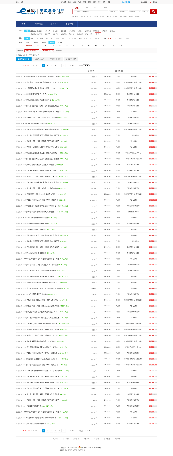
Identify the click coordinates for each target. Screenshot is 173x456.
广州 (79, 2)
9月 (96, 45)
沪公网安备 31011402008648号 (91, 448)
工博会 (131, 16)
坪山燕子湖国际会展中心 (133, 153)
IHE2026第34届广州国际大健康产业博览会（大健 (41, 112)
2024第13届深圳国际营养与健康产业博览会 (39, 341)
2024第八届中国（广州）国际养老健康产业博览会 (41, 376)
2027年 (36, 42)
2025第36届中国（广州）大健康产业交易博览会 (40, 265)
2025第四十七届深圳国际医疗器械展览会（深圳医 (41, 159)
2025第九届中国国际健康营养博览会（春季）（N (41, 276)
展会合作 (76, 439)
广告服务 (97, 439)
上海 (74, 2)
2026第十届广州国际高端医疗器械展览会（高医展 (41, 135)
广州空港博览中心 (133, 135)
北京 (69, 2)
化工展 (89, 16)
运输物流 (72, 31)
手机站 (155, 2)
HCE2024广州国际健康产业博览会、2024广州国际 (41, 371)
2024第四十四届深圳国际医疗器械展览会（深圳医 (41, 329)
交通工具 (63, 31)
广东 (109, 38)
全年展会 (29, 45)
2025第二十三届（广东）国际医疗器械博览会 (39, 271)
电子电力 (47, 31)
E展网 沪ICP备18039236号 (69, 448)
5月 (67, 45)
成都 (94, 2)
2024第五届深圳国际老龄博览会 (35, 424)
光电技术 (55, 31)
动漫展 (115, 16)
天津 (80, 38)
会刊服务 (86, 439)
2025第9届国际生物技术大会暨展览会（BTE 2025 (41, 194)
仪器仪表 (88, 31)
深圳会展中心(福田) (133, 94)
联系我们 (66, 439)
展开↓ (98, 34)
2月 (45, 45)
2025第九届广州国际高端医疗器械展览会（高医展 (41, 241)
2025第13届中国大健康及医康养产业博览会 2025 (41, 212)
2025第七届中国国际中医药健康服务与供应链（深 (41, 171)
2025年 (52, 42)
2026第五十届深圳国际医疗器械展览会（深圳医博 (41, 82)
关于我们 (55, 439)
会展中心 (70, 24)
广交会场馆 (133, 76)
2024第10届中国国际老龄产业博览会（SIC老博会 (41, 353)
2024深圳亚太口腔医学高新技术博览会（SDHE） (41, 335)
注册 (22, 2)
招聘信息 (107, 439)
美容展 (83, 16)
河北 (85, 38)
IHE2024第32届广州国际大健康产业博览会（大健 (41, 412)
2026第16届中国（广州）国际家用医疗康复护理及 (41, 141)
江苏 (47, 38)
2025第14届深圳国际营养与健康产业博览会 (39, 165)
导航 (109, 2)
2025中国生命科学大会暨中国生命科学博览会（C (41, 206)
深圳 (84, 2)
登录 (17, 2)
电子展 (96, 16)
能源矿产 (47, 34)
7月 (82, 45)
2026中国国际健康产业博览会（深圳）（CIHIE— (41, 88)
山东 (41, 38)
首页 (24, 24)
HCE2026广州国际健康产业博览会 (35, 123)
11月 (112, 45)
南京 (99, 2)
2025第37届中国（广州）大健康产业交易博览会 (40, 188)
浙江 (52, 38)
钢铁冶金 (55, 34)
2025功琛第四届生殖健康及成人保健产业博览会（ (41, 153)
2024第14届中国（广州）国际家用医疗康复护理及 (41, 400)
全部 (26, 31)
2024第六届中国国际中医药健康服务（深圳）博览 (41, 382)
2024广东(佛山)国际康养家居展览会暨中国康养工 (41, 324)
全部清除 (59, 50)
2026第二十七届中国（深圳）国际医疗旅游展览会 (41, 106)
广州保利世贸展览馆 (133, 117)
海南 (120, 38)
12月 (120, 45)
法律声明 (117, 439)
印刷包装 (72, 34)
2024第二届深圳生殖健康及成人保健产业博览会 (40, 347)
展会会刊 (54, 24)
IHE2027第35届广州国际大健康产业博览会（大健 (41, 76)
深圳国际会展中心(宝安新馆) (133, 82)
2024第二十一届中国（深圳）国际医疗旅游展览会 (41, 394)
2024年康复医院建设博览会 (33, 406)
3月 (53, 45)
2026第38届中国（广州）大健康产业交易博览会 (40, 118)
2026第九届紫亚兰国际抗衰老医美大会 (37, 100)
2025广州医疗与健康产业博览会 (35, 229)
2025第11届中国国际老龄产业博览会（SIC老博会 (41, 182)
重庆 (89, 2)
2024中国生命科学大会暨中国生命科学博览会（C (41, 418)
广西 (114, 38)
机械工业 (39, 31)
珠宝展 (109, 16)
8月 (89, 45)
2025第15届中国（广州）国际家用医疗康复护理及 (41, 306)
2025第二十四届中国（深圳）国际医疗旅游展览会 (41, 247)
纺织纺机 (63, 34)
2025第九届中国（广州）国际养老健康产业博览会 (41, 235)
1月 (38, 45)
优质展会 (91, 71)
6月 (74, 45)
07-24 (60, 42)
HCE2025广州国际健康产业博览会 (35, 218)
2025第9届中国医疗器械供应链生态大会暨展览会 (41, 300)
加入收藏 (144, 2)
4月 (60, 45)
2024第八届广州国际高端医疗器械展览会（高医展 (41, 388)
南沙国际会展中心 (133, 212)
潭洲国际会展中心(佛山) (133, 323)
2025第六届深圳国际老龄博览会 (35, 253)
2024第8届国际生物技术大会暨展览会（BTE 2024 (41, 359)
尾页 (73, 65)
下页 (69, 65)
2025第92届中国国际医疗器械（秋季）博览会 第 (41, 200)
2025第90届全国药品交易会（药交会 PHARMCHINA (42, 288)
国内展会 (39, 24)
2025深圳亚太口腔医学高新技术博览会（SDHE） (41, 176)
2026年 (44, 42)
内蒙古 (97, 38)
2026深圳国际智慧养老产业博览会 (35, 94)
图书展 (102, 16)
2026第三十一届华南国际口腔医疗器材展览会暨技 (41, 147)
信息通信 (104, 31)
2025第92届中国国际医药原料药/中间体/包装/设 (40, 282)
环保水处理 (88, 34)
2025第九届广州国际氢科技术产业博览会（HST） (41, 312)
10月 (104, 45)
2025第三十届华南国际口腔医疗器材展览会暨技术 (41, 318)
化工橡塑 (80, 34)
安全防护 (112, 31)
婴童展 (137, 16)
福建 (63, 38)
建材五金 (39, 34)
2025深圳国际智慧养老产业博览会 (35, 223)
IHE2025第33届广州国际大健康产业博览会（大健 (41, 259)
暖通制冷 (96, 31)
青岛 (104, 2)
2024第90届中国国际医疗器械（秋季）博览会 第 (41, 365)
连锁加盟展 (123, 16)
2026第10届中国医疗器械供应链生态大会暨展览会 (41, 129)
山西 (90, 38)
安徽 (57, 38)
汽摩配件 (80, 31)
